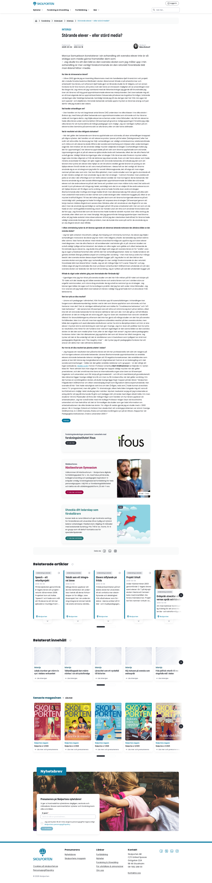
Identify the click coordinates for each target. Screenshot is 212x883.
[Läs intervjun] (47, 656)
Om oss (100, 870)
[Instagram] (177, 851)
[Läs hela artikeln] (169, 579)
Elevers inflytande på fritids (106, 579)
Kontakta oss (134, 873)
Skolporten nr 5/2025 (163, 746)
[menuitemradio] (38, 10)
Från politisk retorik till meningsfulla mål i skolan (167, 672)
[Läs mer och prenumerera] (47, 721)
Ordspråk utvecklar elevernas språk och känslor (169, 598)
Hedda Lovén (82, 366)
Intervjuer (58, 20)
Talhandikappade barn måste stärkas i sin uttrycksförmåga (77, 672)
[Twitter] (166, 851)
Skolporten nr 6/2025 (132, 746)
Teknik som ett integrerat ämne (77, 579)
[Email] (115, 551)
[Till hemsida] (42, 855)
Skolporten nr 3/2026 (41, 746)
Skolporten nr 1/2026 (102, 746)
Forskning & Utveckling (107, 862)
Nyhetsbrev (70, 854)
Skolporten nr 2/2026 (72, 746)
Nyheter (100, 858)
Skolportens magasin (75, 858)
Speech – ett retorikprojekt (42, 579)
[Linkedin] (110, 551)
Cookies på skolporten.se (45, 866)
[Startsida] (36, 20)
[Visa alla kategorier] (59, 573)
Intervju (70, 20)
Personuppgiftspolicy (43, 870)
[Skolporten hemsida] (43, 4)
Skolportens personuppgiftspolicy (57, 824)
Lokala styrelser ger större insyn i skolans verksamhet (46, 672)
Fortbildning (102, 854)
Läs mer (69, 698)
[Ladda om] (72, 564)
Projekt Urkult (133, 577)
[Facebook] (104, 551)
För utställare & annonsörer (109, 866)
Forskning (45, 20)
